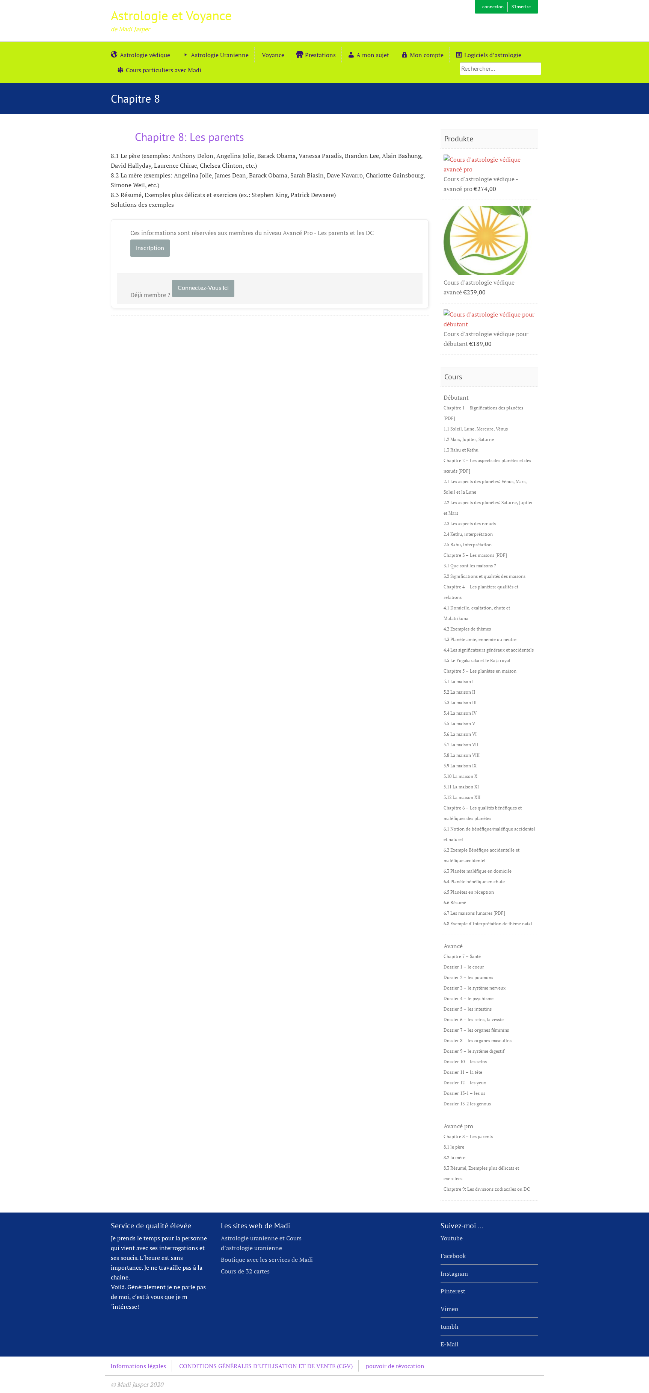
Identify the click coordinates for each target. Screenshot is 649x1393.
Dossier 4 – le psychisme (469, 998)
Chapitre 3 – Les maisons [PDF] (475, 555)
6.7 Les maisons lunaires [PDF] (474, 913)
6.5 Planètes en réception (469, 892)
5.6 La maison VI (460, 734)
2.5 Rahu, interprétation (468, 544)
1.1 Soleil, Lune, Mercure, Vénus (476, 429)
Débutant (456, 397)
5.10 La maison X (460, 776)
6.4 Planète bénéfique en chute (474, 881)
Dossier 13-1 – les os (464, 1093)
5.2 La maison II (459, 692)
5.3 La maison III (460, 702)
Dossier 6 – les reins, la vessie (474, 1019)
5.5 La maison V (459, 723)
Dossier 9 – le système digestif (474, 1051)
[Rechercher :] (500, 68)
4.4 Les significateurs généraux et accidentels (489, 650)
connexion (493, 6)
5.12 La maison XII (462, 797)
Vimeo (449, 1309)
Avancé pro (458, 1126)
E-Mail (450, 1344)
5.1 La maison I (459, 681)
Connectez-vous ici (203, 288)
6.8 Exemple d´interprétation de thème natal (488, 923)
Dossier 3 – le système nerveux (475, 988)
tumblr (450, 1326)
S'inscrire (521, 6)
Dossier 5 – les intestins (468, 1009)
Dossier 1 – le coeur (464, 967)
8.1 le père (454, 1147)
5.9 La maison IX (460, 765)
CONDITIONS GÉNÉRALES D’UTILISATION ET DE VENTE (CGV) (266, 1366)
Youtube (452, 1238)
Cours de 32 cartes (245, 1271)
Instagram (454, 1273)
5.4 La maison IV (460, 713)
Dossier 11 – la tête (463, 1072)
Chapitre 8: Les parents (188, 136)
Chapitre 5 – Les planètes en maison (480, 671)
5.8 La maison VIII (462, 755)
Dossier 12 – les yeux (465, 1082)
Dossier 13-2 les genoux (467, 1104)
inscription (150, 248)
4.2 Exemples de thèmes (467, 629)
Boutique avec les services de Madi (267, 1259)
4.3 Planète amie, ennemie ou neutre (480, 639)
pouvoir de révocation (395, 1366)
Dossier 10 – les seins (465, 1061)
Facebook (453, 1256)
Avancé (453, 946)
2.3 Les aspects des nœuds (470, 523)
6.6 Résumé (455, 902)
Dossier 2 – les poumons (468, 977)
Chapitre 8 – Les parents (468, 1136)
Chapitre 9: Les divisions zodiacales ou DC (487, 1189)
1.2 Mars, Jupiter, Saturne (469, 439)
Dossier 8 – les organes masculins (478, 1040)
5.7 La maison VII (461, 744)
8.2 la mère (454, 1157)
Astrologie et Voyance (171, 15)
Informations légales (138, 1366)
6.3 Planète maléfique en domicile (478, 871)
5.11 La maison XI (461, 787)
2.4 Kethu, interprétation (468, 534)
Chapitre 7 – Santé (462, 956)
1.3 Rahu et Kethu (461, 450)
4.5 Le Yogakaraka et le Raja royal (477, 660)
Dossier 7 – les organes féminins (476, 1030)
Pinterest (453, 1291)
